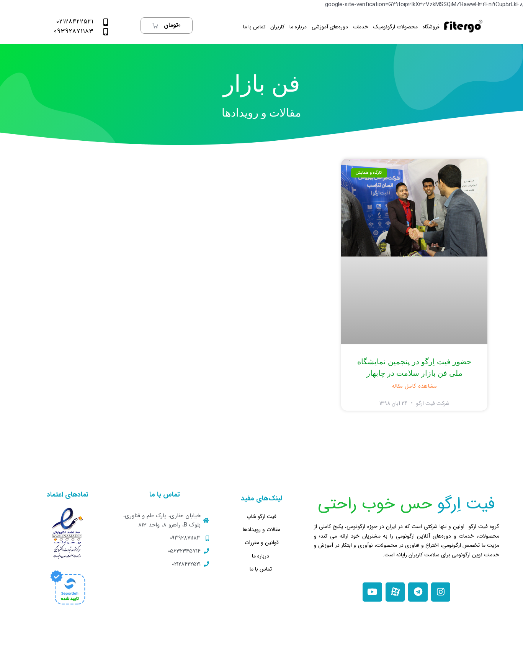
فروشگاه (431, 27)
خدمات (360, 27)
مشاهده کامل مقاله (414, 386)
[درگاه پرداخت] (67, 587)
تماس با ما (254, 27)
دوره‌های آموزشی (330, 27)
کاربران (277, 27)
